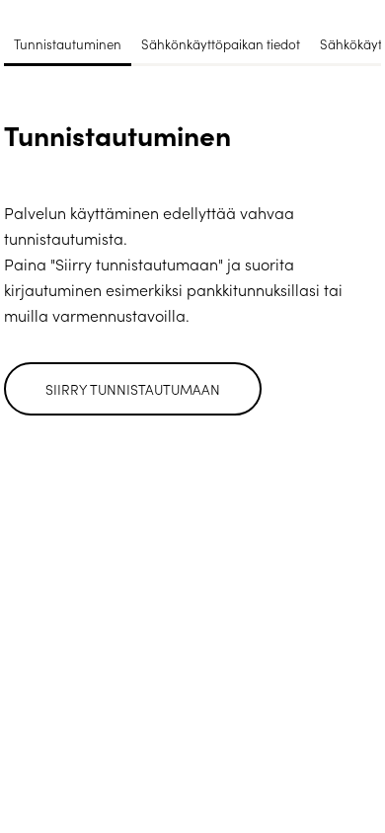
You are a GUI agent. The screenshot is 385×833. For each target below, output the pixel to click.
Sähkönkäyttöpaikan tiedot (220, 44)
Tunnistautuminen (67, 44)
